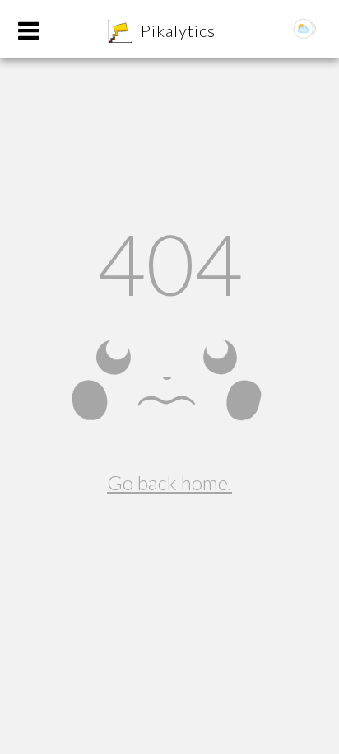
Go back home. (169, 482)
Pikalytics (178, 30)
